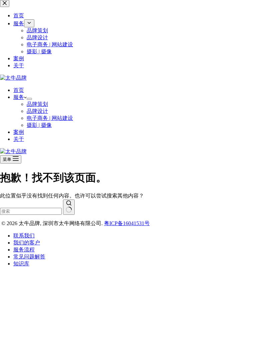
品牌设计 (37, 111)
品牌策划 (37, 104)
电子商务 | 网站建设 (50, 118)
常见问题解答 (29, 256)
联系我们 (24, 235)
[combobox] (31, 211)
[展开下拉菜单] (29, 99)
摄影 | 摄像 (39, 125)
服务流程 (24, 249)
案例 (18, 132)
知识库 (21, 263)
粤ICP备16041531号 (127, 223)
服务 (18, 97)
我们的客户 (26, 242)
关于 (18, 139)
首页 (18, 90)
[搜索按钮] (69, 207)
